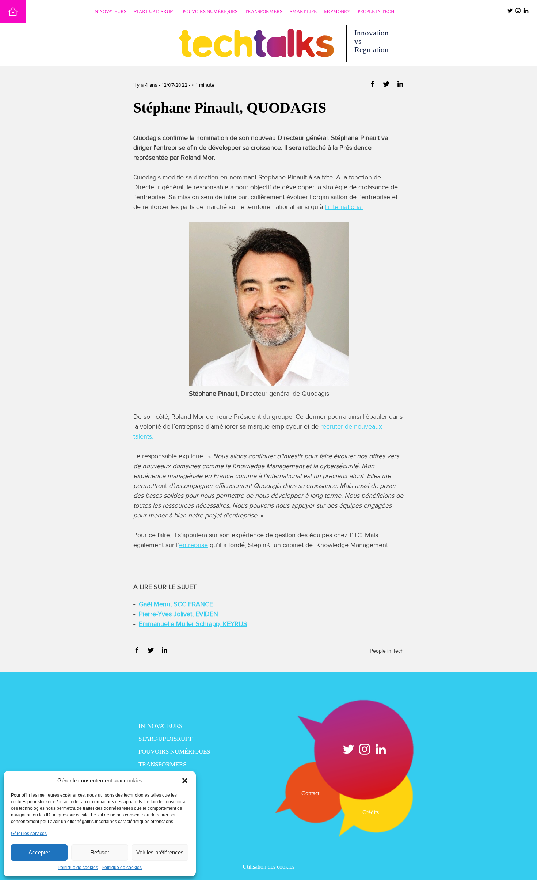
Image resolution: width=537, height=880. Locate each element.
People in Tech (376, 11)
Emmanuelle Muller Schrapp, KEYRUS (193, 623)
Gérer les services (29, 833)
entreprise (193, 545)
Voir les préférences (160, 852)
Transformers (263, 11)
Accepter (39, 852)
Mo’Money (337, 11)
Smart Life (303, 11)
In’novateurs (109, 11)
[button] (184, 780)
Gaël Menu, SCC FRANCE (176, 604)
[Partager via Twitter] (387, 85)
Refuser (99, 852)
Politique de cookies (78, 867)
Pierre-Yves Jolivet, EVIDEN (178, 614)
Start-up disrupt (154, 11)
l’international (344, 206)
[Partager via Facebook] (373, 85)
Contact (310, 793)
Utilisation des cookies (268, 867)
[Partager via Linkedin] (400, 85)
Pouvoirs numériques (210, 11)
